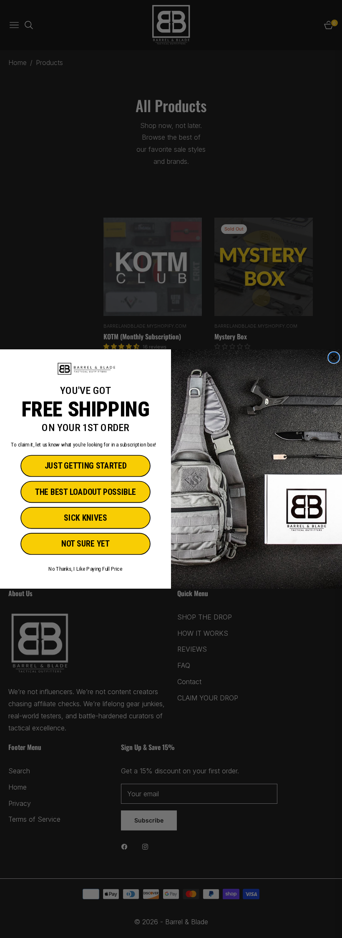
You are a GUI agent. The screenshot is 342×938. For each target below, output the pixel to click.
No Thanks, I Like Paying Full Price (85, 569)
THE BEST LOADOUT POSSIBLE (85, 492)
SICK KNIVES (85, 518)
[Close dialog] (333, 357)
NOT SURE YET (85, 544)
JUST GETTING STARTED (86, 466)
